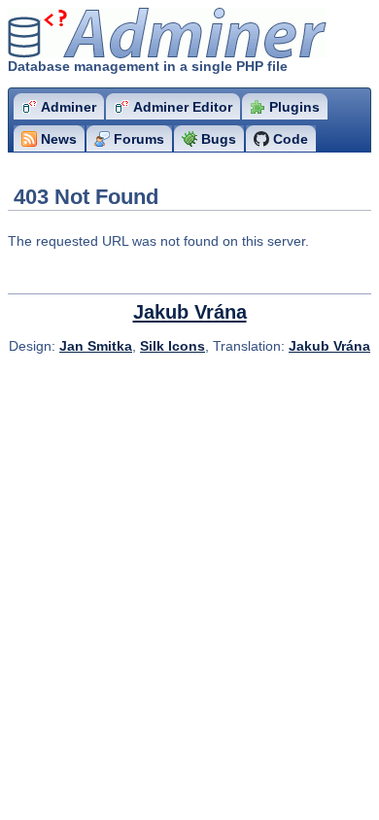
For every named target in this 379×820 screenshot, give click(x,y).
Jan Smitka (95, 346)
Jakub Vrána (190, 312)
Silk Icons (172, 346)
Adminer (122, 33)
